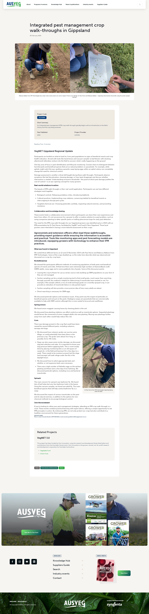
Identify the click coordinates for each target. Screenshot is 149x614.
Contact (57, 578)
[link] (12, 561)
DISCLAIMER (13, 601)
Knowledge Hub (61, 560)
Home (36, 146)
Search (56, 569)
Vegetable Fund (45, 450)
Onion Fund (44, 453)
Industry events (61, 573)
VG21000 (42, 117)
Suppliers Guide (61, 565)
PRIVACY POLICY (22, 601)
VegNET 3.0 (43, 437)
